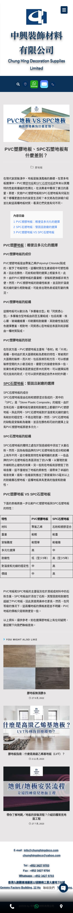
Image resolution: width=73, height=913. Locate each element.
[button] (18, 84)
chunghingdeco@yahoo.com (41, 855)
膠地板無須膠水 (36, 693)
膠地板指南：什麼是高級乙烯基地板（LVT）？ (36, 754)
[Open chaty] (63, 887)
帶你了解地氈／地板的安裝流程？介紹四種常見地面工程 (36, 816)
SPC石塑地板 (44, 183)
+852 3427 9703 (39, 865)
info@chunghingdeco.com (41, 850)
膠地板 (38, 167)
